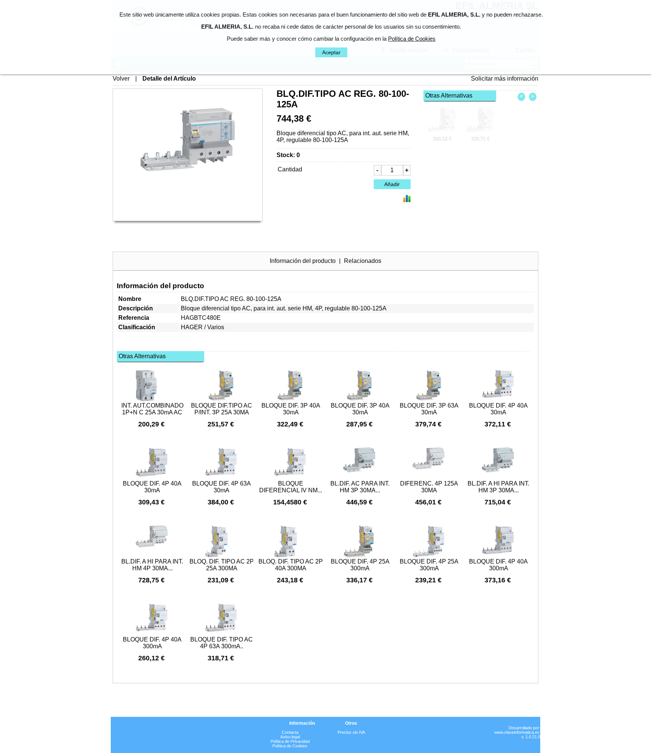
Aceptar (331, 52)
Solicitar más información (504, 78)
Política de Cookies (289, 746)
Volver (121, 78)
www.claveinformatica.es (516, 732)
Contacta (290, 732)
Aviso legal (290, 737)
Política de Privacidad (290, 741)
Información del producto (303, 261)
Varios (215, 327)
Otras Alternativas (448, 95)
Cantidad (290, 169)
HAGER (192, 327)
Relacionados (362, 261)
